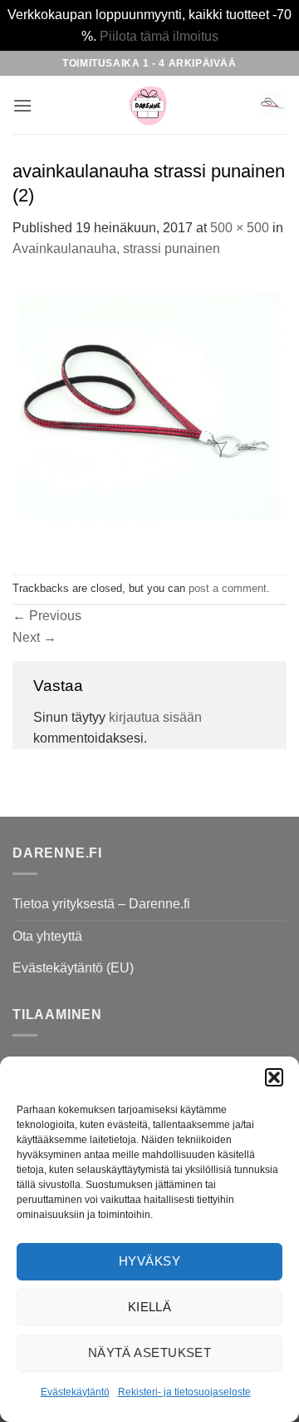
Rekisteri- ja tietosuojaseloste (184, 1392)
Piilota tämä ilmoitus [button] (159, 36)
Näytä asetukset (150, 1352)
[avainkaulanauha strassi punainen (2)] (149, 416)
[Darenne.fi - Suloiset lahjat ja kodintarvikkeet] (147, 105)
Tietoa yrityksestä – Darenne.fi (101, 904)
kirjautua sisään (155, 717)
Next (34, 637)
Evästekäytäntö (75, 1392)
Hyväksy (149, 1261)
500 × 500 (239, 228)
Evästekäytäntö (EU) (73, 968)
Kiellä (150, 1307)
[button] (274, 1077)
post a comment (228, 588)
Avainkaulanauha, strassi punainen (116, 248)
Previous (46, 616)
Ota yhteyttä (47, 936)
